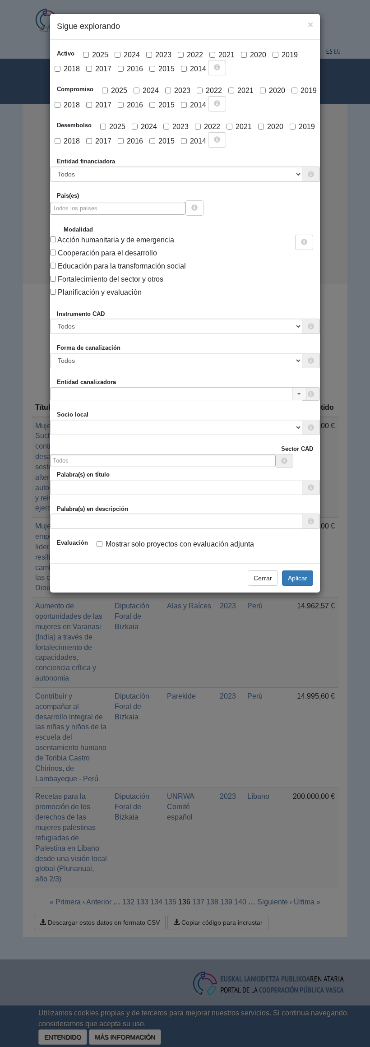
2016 (135, 69)
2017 (103, 69)
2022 (195, 55)
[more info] (217, 67)
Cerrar (263, 578)
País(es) (68, 195)
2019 (290, 55)
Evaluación (72, 542)
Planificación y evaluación (99, 292)
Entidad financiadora (86, 161)
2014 (198, 69)
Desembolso (74, 125)
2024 (132, 55)
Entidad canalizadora (86, 382)
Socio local (72, 414)
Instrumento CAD (81, 313)
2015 (166, 69)
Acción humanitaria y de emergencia (115, 240)
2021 (226, 55)
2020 (258, 55)
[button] (299, 393)
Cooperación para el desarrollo (106, 253)
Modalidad (78, 229)
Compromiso (75, 89)
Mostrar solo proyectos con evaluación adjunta (180, 544)
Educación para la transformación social (121, 266)
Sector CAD (297, 448)
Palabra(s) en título (83, 474)
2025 (100, 55)
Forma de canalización (88, 347)
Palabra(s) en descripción (92, 508)
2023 (163, 55)
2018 (72, 69)
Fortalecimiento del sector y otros (109, 279)
